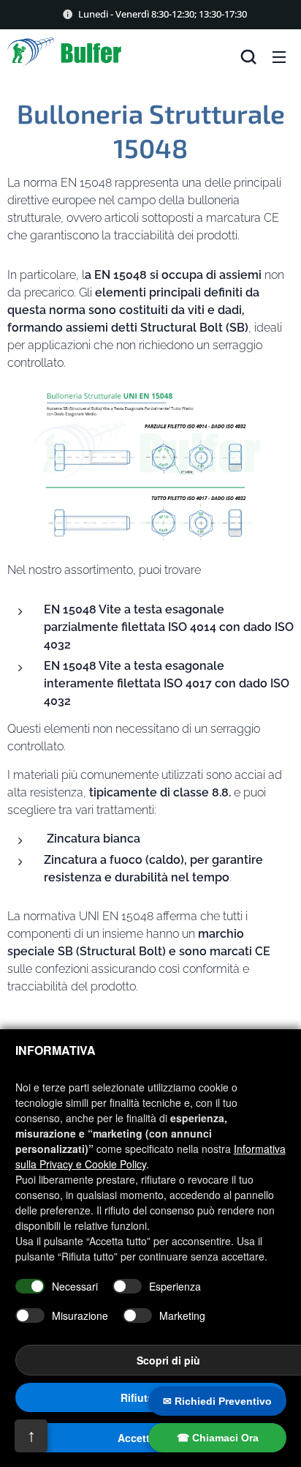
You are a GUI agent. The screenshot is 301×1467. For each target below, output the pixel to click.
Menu (279, 56)
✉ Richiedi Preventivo (217, 1401)
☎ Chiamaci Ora (218, 1438)
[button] (248, 56)
